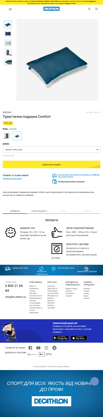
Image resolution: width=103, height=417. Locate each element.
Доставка (33, 293)
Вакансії (50, 298)
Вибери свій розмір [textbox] (13, 149)
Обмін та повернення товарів (33, 288)
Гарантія (69, 296)
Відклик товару (71, 288)
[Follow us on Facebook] (30, 348)
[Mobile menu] (10, 9)
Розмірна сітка (8, 155)
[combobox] (51, 149)
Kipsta (86, 296)
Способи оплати (35, 296)
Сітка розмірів (34, 303)
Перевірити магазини (12, 178)
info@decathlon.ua (15, 296)
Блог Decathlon (53, 293)
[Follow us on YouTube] (38, 348)
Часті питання (34, 305)
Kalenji (86, 293)
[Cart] (96, 9)
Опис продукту (39, 211)
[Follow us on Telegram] (54, 348)
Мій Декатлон (52, 296)
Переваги (15, 211)
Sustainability (52, 291)
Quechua (87, 288)
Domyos (87, 298)
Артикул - (89, 112)
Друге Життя (52, 288)
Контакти (51, 286)
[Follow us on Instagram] (46, 348)
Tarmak (86, 291)
